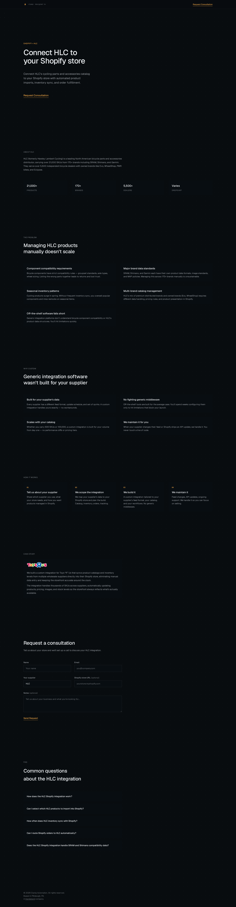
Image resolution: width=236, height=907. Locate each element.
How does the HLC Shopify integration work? (49, 796)
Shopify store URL (86, 677)
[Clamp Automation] (25, 4)
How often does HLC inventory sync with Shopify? (52, 821)
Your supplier (29, 677)
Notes (30, 693)
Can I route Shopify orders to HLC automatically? (51, 833)
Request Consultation (203, 4)
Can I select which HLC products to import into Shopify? (55, 808)
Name (26, 662)
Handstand (30, 899)
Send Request (30, 718)
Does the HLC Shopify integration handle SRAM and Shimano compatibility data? (68, 845)
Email (76, 662)
